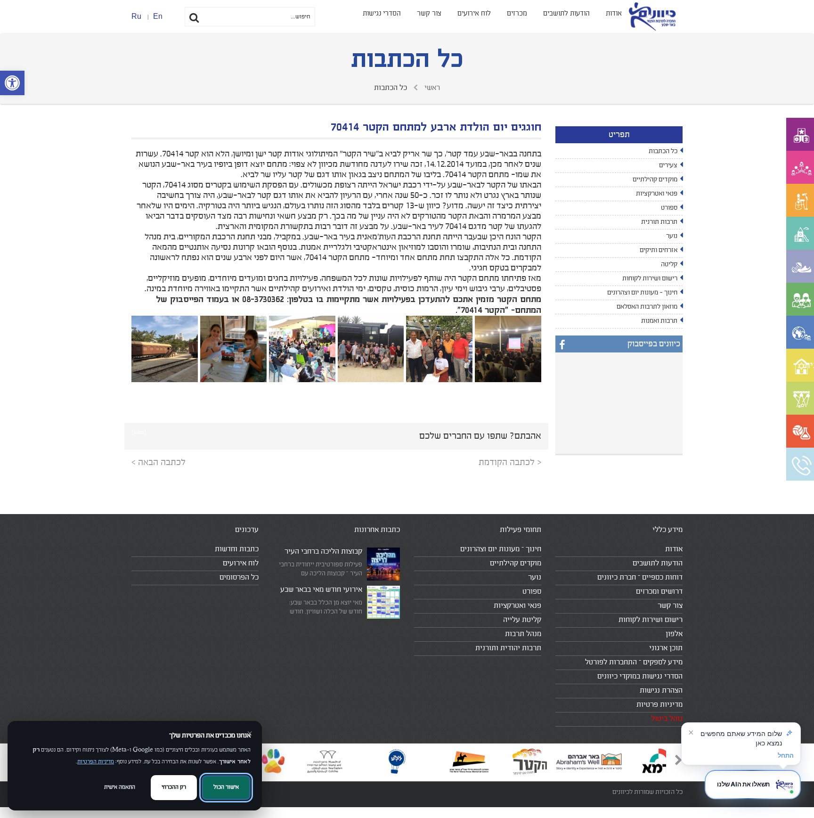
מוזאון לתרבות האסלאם (647, 307)
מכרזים (517, 13)
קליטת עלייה (522, 619)
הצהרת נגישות (661, 690)
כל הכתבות (663, 151)
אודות (614, 13)
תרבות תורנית (659, 222)
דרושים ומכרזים (659, 591)
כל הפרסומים (239, 577)
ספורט (669, 208)
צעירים (668, 165)
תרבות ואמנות (659, 321)
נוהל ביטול (667, 718)
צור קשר (429, 13)
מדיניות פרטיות (659, 704)
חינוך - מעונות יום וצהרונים (642, 292)
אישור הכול (226, 787)
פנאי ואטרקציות (656, 193)
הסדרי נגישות (382, 13)
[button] (12, 83)
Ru (136, 16)
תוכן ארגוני (666, 648)
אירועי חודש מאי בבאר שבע (321, 589)
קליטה (669, 264)
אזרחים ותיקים (658, 250)
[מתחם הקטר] (508, 349)
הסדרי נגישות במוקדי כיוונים (640, 676)
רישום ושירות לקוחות (649, 278)
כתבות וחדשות (237, 549)
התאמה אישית (119, 787)
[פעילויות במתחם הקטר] (439, 349)
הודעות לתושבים (566, 13)
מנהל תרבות (523, 633)
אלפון (674, 633)
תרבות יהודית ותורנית (508, 648)
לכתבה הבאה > (158, 462)
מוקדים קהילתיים (655, 179)
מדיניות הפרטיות (95, 761)
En (158, 16)
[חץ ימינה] (675, 762)
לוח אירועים (474, 13)
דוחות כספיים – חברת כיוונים (640, 577)
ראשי (431, 87)
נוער (671, 236)
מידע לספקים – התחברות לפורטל (634, 662)
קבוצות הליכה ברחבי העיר (323, 551)
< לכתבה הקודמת (510, 462)
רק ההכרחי (174, 787)
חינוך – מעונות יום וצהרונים (500, 549)
